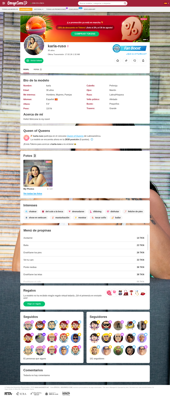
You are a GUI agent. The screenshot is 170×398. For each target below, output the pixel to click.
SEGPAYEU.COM (66, 387)
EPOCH (56, 387)
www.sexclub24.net (42, 387)
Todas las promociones (56, 9)
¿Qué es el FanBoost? (136, 54)
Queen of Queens (75, 136)
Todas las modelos (10, 9)
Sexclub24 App (89, 9)
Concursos (73, 9)
